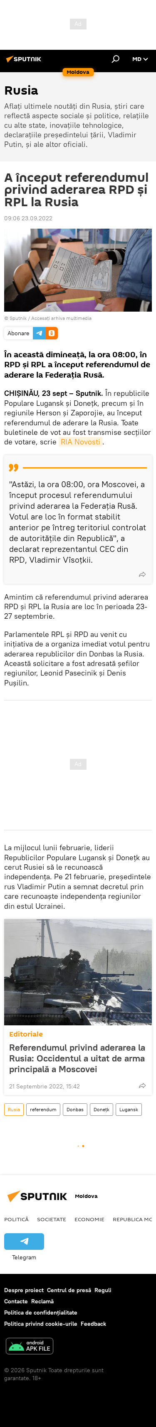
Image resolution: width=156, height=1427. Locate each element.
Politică (16, 1219)
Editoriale (26, 1034)
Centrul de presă (69, 1290)
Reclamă (42, 1301)
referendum (43, 1109)
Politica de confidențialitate (40, 1312)
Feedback (93, 1323)
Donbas (75, 1109)
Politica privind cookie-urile (40, 1323)
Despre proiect (24, 1290)
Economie (89, 1219)
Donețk (101, 1109)
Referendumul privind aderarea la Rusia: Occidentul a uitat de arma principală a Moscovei (77, 1058)
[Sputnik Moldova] (25, 62)
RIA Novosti (80, 441)
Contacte (16, 1301)
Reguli (102, 1290)
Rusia (14, 1109)
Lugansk (128, 1109)
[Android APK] (29, 1347)
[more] (142, 574)
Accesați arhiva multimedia (61, 318)
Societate (51, 1219)
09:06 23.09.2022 (28, 218)
